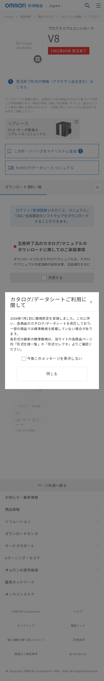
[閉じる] (91, 302)
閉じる (52, 374)
